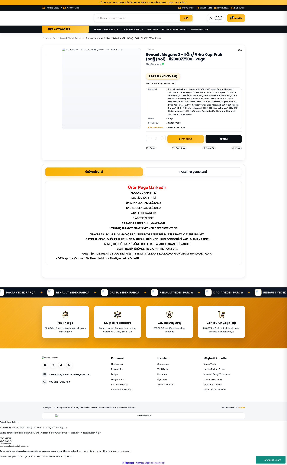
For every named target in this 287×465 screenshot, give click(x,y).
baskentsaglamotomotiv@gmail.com (14, 446)
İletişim (114, 374)
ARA (186, 18)
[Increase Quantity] (163, 138)
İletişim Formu (118, 379)
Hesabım (162, 374)
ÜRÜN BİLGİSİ (94, 172)
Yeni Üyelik (162, 369)
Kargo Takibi (210, 364)
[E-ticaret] (143, 462)
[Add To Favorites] (151, 148)
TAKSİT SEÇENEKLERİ (193, 172)
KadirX (242, 407)
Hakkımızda (117, 364)
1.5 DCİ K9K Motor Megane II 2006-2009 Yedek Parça (206, 95)
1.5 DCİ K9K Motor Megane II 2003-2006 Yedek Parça (200, 108)
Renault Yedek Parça (178, 89)
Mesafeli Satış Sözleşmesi (217, 374)
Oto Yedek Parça (119, 384)
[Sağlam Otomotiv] (50, 357)
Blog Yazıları (117, 369)
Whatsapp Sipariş (272, 459)
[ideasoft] (128, 462)
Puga (170, 118)
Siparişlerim (163, 364)
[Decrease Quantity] (148, 138)
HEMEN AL (224, 139)
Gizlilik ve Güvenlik (213, 379)
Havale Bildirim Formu (214, 369)
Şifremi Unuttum (165, 384)
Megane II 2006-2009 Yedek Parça (206, 89)
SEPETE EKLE (185, 139)
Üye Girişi (162, 379)
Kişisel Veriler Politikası (215, 389)
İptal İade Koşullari (213, 384)
